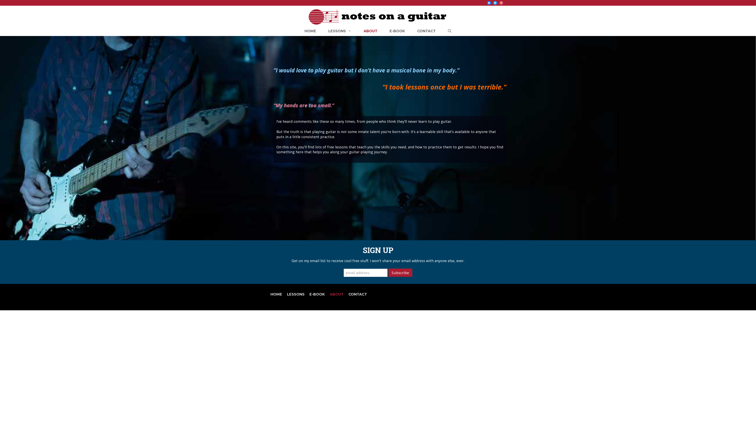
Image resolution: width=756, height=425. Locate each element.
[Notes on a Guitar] (378, 16)
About (370, 31)
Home (310, 31)
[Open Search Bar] (450, 31)
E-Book (397, 31)
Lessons (337, 31)
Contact (426, 31)
